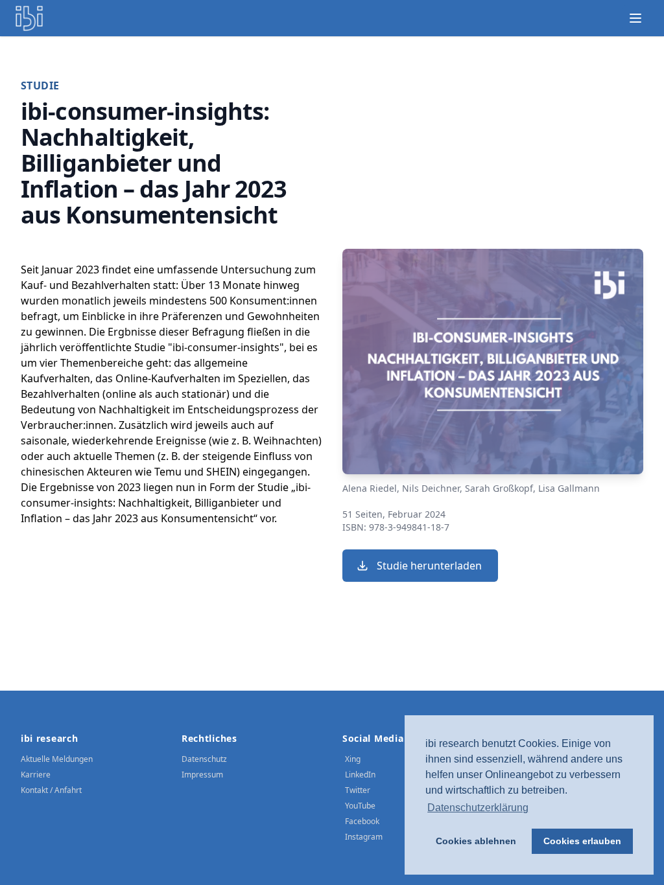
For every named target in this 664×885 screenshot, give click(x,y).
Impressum (202, 774)
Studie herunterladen (429, 565)
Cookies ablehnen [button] (476, 841)
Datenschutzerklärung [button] (477, 807)
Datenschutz (204, 758)
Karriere (36, 774)
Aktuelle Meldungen (57, 758)
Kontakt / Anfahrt (51, 790)
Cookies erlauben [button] (582, 841)
